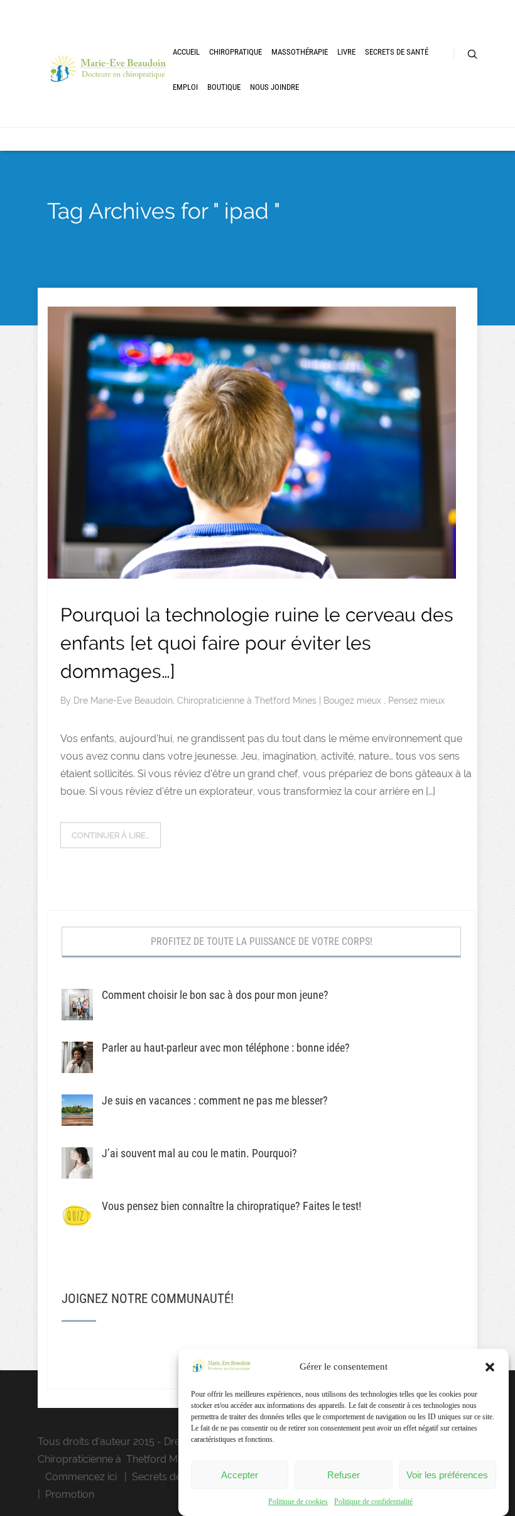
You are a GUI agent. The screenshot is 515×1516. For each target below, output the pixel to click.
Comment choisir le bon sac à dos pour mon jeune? (215, 994)
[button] (490, 1367)
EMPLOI (185, 87)
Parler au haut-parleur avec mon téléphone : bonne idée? (226, 1047)
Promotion (69, 1494)
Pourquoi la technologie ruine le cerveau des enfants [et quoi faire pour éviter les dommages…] (256, 643)
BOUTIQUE (224, 87)
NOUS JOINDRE (274, 87)
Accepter (239, 1475)
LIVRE (346, 52)
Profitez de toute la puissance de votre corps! (261, 941)
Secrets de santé (170, 1477)
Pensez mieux (416, 700)
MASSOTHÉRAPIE (299, 52)
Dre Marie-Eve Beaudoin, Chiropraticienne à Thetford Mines (196, 700)
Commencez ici (81, 1477)
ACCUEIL (186, 52)
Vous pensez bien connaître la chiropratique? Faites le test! (231, 1206)
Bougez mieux (353, 700)
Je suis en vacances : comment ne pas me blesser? (215, 1100)
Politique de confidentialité (373, 1501)
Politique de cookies (298, 1501)
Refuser (343, 1475)
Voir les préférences (447, 1475)
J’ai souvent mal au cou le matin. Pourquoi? (199, 1153)
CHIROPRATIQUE (235, 52)
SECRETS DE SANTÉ (396, 52)
